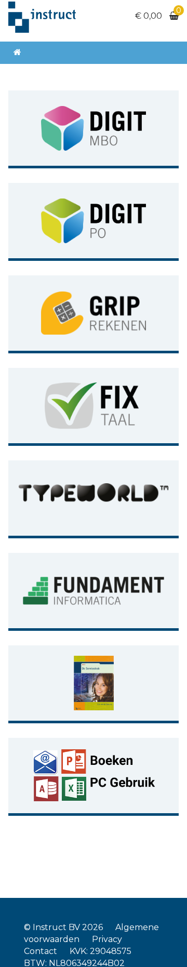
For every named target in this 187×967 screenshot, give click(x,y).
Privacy (107, 939)
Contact (40, 951)
